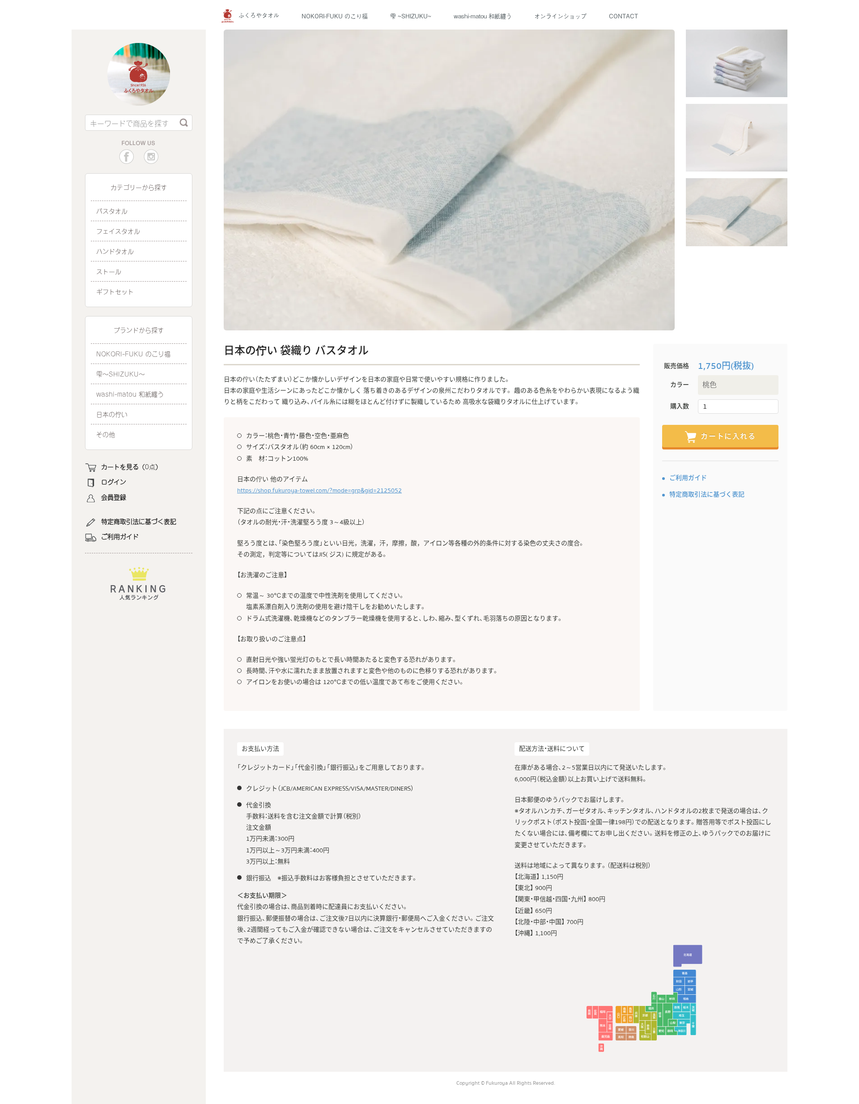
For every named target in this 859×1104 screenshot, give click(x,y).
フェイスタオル (118, 231)
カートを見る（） (131, 466)
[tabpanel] (449, 180)
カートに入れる (728, 436)
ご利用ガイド (120, 536)
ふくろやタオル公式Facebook (126, 156)
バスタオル (112, 210)
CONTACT (623, 16)
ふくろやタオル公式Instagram (151, 156)
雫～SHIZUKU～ (120, 373)
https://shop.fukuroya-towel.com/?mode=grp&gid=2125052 (319, 491)
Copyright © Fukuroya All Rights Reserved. (505, 1083)
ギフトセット (115, 291)
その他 (105, 434)
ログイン (113, 482)
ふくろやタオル (258, 15)
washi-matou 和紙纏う (483, 16)
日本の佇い (112, 414)
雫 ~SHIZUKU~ (410, 16)
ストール (108, 271)
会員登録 (113, 497)
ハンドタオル (115, 251)
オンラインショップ (560, 16)
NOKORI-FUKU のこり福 (335, 16)
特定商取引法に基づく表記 (138, 521)
